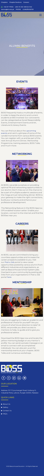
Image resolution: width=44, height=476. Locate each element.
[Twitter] (14, 378)
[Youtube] (24, 378)
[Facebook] (3, 378)
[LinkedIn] (19, 378)
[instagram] (9, 378)
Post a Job (9, 262)
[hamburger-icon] (40, 15)
